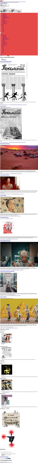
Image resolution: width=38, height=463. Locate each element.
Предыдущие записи (2, 330)
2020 (3, 31)
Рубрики (2, 34)
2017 (3, 29)
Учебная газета (4, 23)
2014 (3, 49)
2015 (3, 28)
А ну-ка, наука (4, 37)
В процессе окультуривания (6, 17)
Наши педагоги (3, 343)
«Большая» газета (5, 44)
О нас (2, 19)
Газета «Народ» (3, 106)
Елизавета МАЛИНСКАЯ (12, 104)
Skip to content (2, 0)
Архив (2, 46)
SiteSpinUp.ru (2, 462)
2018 (3, 30)
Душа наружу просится (4, 174)
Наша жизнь (4, 43)
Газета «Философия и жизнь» (6, 61)
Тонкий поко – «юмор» (6, 21)
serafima (9, 62)
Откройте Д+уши (5, 15)
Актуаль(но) (4, 40)
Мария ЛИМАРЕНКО (17, 104)
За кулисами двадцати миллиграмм (7, 271)
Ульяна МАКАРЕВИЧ (16, 142)
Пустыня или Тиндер (4, 217)
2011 (3, 47)
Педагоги (4, 20)
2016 (3, 50)
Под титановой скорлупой (5, 240)
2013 (3, 27)
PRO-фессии (4, 14)
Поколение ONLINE (2, 7)
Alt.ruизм (4, 18)
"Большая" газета (5, 104)
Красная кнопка (5, 16)
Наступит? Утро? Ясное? (4, 143)
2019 (3, 52)
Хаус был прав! (3, 195)
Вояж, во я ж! (4, 36)
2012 (3, 26)
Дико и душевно (3, 296)
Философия (1, 103)
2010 (3, 25)
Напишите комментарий (23, 104)
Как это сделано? (5, 13)
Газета (2, 22)
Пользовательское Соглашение (4, 456)
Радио (2, 24)
